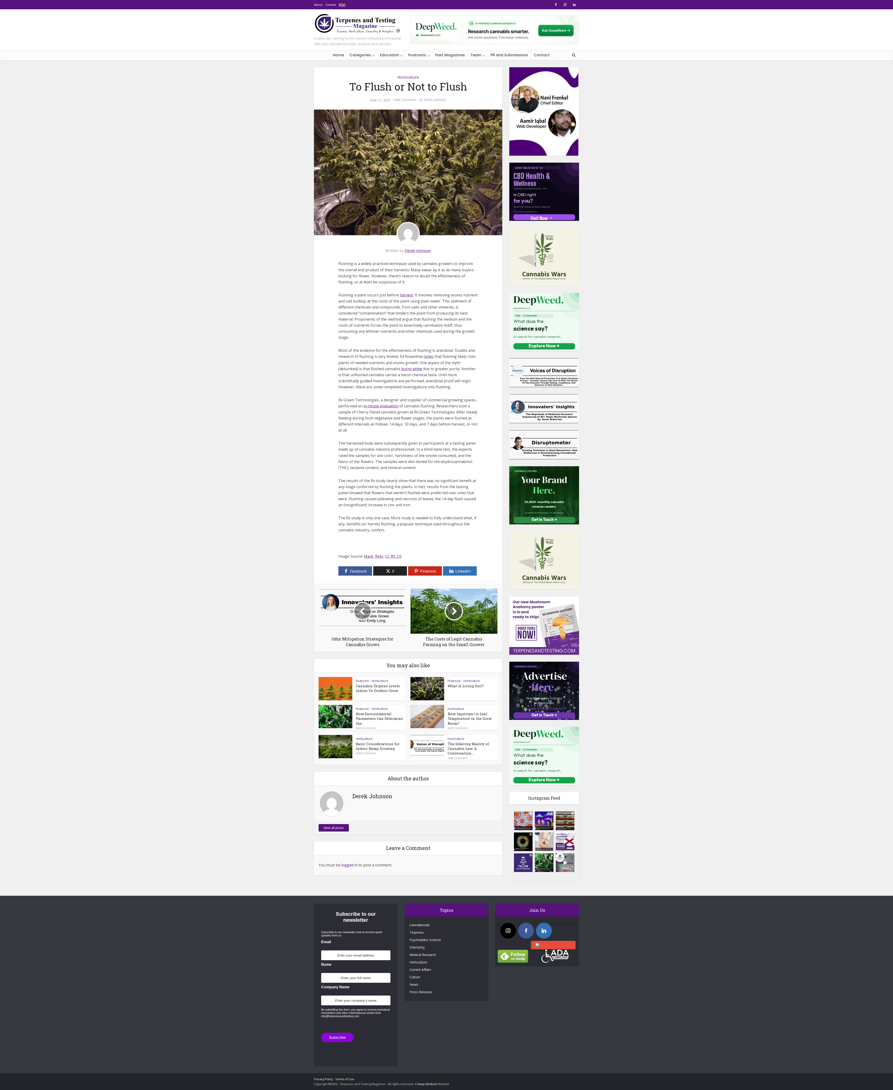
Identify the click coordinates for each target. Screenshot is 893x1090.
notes (428, 356)
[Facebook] (526, 931)
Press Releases (421, 992)
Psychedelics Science (425, 940)
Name (326, 964)
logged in (349, 865)
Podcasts (417, 55)
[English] (342, 5)
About (318, 5)
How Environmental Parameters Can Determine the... (379, 718)
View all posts (333, 827)
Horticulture (408, 77)
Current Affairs (420, 969)
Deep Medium (427, 1084)
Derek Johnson (435, 100)
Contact (330, 5)
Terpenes (417, 932)
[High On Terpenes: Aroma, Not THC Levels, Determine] (544, 821)
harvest (406, 295)
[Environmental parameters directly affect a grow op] (544, 862)
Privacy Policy (323, 1079)
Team (475, 55)
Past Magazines (450, 55)
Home (338, 55)
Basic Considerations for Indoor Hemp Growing (378, 746)
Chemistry (417, 947)
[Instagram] (508, 931)
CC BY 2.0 (393, 556)
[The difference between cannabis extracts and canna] (565, 821)
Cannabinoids (420, 925)
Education (389, 55)
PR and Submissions (509, 55)
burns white (411, 368)
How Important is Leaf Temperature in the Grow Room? (470, 718)
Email (326, 942)
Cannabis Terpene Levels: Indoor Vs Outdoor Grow (378, 688)
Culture (415, 977)
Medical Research (423, 954)
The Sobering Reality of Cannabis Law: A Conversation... (468, 748)
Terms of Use (344, 1079)
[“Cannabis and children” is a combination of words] (544, 841)
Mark (368, 556)
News (414, 984)
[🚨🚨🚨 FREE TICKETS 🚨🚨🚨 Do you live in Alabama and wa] (565, 841)
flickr (379, 556)
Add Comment (405, 100)
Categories (360, 55)
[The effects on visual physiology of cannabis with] (523, 841)
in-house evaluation (380, 406)
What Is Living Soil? (466, 686)
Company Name (335, 987)
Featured (362, 681)
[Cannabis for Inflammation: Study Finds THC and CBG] (523, 821)
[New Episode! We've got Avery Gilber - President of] (565, 862)
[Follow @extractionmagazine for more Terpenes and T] (523, 862)
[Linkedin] (544, 931)
